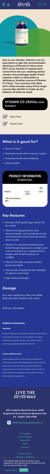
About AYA (25, 440)
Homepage (25, 433)
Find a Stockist (25, 436)
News (25, 443)
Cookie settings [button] (10, 470)
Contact (25, 447)
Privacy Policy (25, 453)
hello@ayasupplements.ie (28, 422)
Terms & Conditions (25, 457)
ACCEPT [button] (24, 470)
